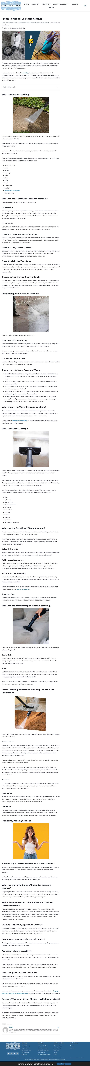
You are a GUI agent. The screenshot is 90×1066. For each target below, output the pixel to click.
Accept (60, 1063)
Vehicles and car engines (12, 190)
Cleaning (45, 4)
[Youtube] (11, 1053)
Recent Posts (9, 1024)
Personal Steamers (60, 4)
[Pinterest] (14, 1053)
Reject (68, 1063)
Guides (51, 7)
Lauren (7, 28)
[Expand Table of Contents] (57, 87)
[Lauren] (5, 1030)
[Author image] (2, 28)
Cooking (75, 4)
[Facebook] (58, 1027)
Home (26, 4)
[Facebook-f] (8, 1053)
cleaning (25, 73)
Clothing (35, 4)
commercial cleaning (22, 589)
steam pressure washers (19, 420)
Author (3, 1024)
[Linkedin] (17, 1053)
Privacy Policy (50, 1064)
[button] (85, 6)
